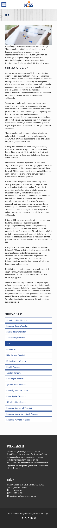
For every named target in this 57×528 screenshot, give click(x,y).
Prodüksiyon (11, 349)
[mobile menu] (3, 4)
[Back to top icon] (51, 522)
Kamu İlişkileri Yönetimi (16, 396)
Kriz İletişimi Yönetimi (15, 379)
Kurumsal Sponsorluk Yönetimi (19, 408)
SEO (8, 343)
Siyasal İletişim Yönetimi (16, 332)
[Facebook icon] (22, 517)
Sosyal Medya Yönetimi (15, 337)
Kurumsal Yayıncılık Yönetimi (18, 420)
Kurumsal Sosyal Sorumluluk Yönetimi (22, 414)
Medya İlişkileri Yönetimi (16, 361)
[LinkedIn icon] (32, 517)
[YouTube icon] (28, 517)
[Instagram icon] (35, 517)
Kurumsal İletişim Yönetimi (17, 326)
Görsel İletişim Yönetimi (16, 402)
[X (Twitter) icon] (25, 517)
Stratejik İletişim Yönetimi (16, 320)
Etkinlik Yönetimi (13, 367)
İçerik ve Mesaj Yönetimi (16, 384)
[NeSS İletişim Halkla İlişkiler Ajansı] (28, 4)
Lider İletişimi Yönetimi (15, 355)
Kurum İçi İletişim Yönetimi (17, 390)
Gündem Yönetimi (13, 373)
